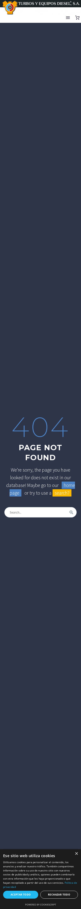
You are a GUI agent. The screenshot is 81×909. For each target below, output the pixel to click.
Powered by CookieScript (40, 904)
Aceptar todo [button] (21, 894)
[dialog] (40, 879)
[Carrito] (77, 17)
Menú (68, 18)
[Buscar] (71, 512)
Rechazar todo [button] (59, 894)
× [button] (76, 853)
